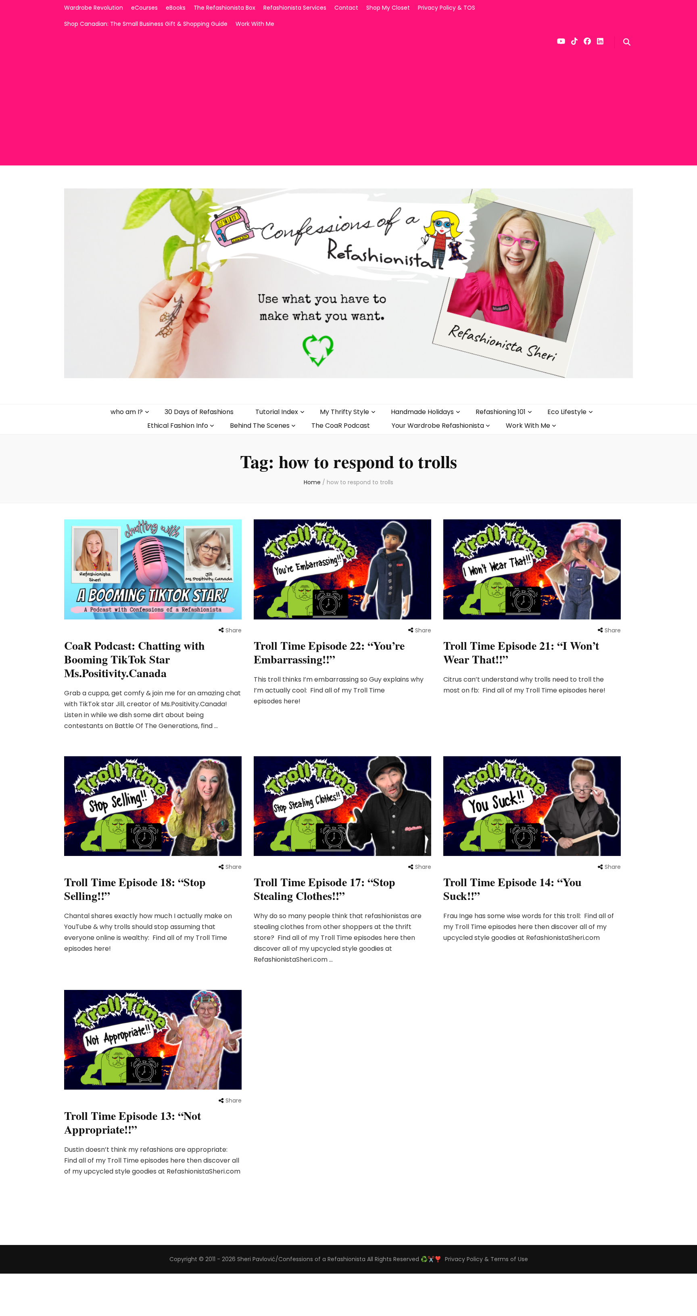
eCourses (144, 8)
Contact (346, 8)
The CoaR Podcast (340, 425)
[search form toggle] (626, 42)
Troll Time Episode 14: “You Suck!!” (512, 889)
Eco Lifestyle (566, 411)
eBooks (176, 8)
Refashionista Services (294, 8)
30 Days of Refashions (199, 411)
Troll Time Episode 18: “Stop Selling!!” (135, 889)
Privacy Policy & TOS (446, 8)
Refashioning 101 (501, 411)
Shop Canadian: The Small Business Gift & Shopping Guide (145, 24)
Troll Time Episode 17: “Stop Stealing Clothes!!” (324, 889)
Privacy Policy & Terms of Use (486, 1259)
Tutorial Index (276, 411)
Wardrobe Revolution (93, 8)
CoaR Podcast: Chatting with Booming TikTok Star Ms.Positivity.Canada (134, 659)
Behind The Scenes (260, 425)
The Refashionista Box (224, 8)
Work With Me (255, 24)
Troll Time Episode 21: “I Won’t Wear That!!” (521, 652)
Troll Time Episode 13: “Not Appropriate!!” (132, 1122)
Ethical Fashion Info (177, 425)
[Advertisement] (348, 108)
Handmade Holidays (422, 411)
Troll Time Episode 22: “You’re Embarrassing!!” (329, 652)
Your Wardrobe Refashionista (438, 425)
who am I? (127, 411)
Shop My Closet (388, 8)
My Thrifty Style (344, 411)
